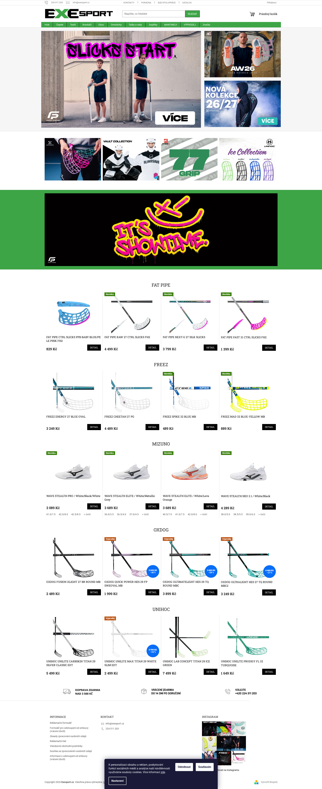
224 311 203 (112, 728)
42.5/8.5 (75, 514)
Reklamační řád (58, 741)
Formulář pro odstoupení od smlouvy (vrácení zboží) (69, 730)
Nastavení (117, 780)
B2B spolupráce (167, 2)
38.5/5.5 (238, 514)
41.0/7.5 (50, 514)
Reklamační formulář (61, 723)
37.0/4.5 (134, 514)
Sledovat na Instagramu (226, 770)
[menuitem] (47, 24)
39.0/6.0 (250, 514)
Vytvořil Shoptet (269, 782)
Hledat (192, 13)
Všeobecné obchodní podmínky (66, 746)
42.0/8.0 (63, 514)
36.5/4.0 (121, 514)
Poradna (146, 2)
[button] (53, 79)
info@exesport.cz (115, 723)
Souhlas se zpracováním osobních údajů (71, 751)
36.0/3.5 (109, 514)
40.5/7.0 (167, 514)
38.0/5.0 (225, 514)
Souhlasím (204, 767)
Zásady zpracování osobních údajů (68, 736)
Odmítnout (184, 767)
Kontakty (128, 2)
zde (163, 772)
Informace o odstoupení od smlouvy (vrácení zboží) (68, 758)
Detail (94, 347)
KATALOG (187, 2)
